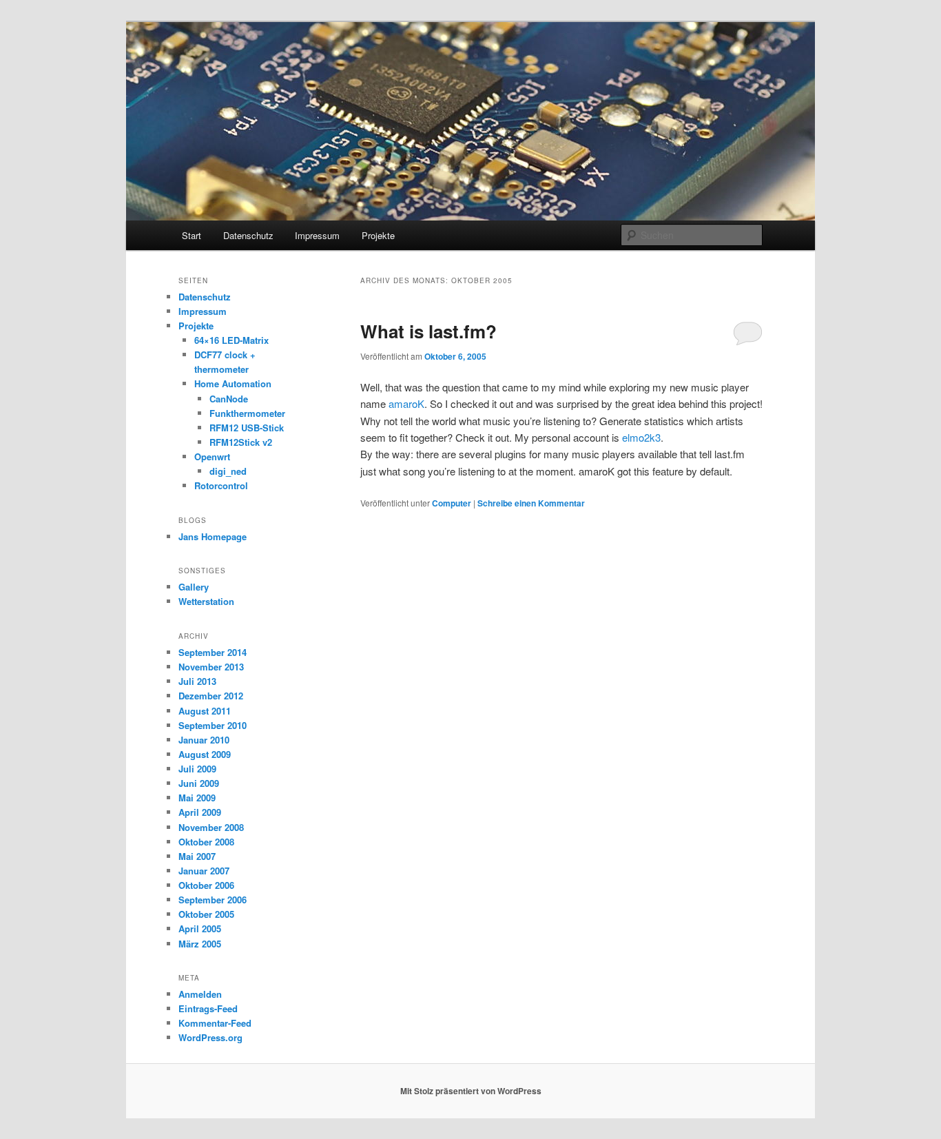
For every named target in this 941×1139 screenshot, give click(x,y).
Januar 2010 (203, 739)
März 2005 (199, 943)
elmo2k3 (641, 437)
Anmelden (200, 994)
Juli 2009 (197, 768)
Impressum (317, 235)
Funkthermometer (247, 413)
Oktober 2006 (206, 885)
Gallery (193, 586)
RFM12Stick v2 (240, 442)
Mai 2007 (197, 856)
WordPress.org (210, 1037)
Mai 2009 (197, 797)
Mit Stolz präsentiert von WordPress (470, 1091)
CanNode (228, 398)
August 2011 (204, 710)
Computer (451, 503)
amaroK (406, 403)
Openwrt (212, 456)
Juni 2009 (198, 783)
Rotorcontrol (221, 485)
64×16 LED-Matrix (231, 340)
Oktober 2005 (206, 914)
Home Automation (232, 383)
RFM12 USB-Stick (246, 427)
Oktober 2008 (206, 841)
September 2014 (212, 652)
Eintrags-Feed (208, 1008)
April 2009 (199, 812)
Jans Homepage (212, 536)
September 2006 (212, 899)
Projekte (378, 235)
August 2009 (204, 754)
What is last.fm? (428, 331)
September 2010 (212, 725)
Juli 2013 (197, 681)
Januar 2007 (203, 870)
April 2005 (199, 928)
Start (191, 235)
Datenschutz (248, 235)
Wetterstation (206, 601)
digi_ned (228, 471)
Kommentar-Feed (214, 1022)
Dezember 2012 (210, 695)
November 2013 (211, 666)
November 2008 (211, 827)
